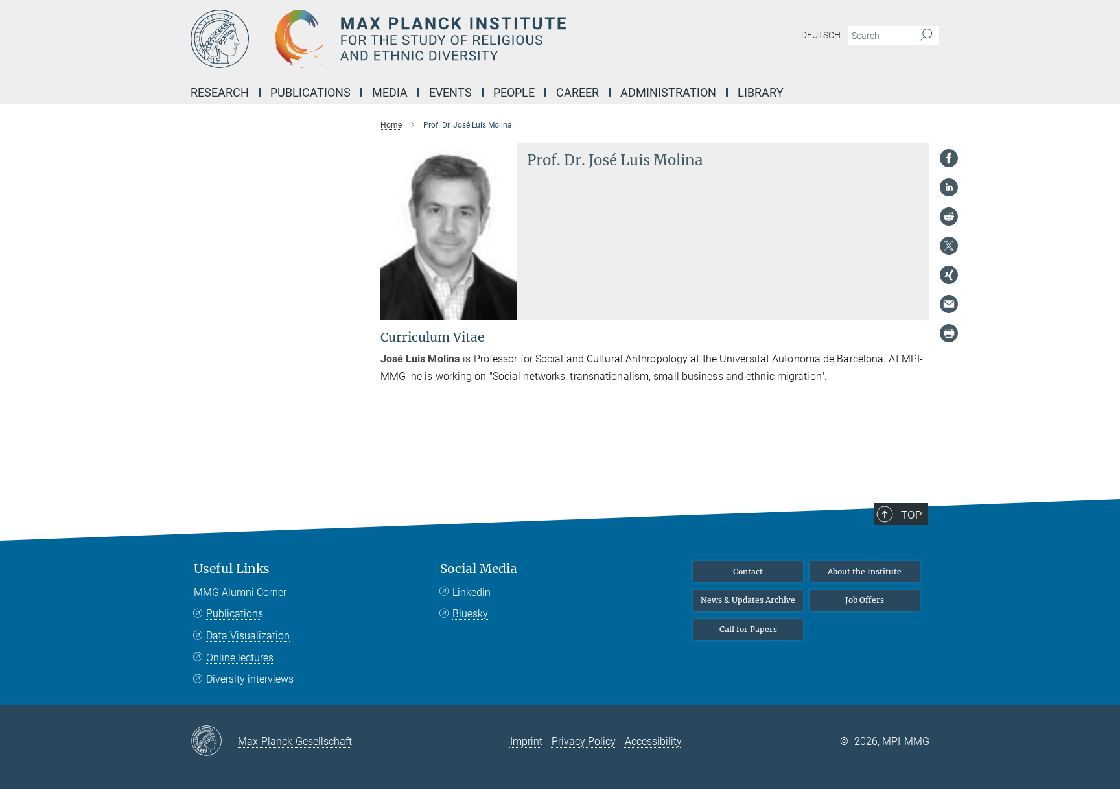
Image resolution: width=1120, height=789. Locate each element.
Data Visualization (248, 636)
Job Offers (864, 600)
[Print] (949, 333)
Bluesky (470, 613)
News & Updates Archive (748, 600)
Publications (234, 613)
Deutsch (821, 35)
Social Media (478, 568)
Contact (748, 571)
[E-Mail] (949, 304)
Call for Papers (748, 629)
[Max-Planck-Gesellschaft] (214, 741)
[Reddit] (949, 216)
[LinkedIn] (949, 187)
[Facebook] (949, 158)
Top (911, 514)
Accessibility (653, 741)
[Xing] (949, 275)
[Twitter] (949, 245)
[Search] (926, 36)
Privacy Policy (584, 741)
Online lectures (240, 658)
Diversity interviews (250, 679)
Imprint (526, 741)
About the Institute (865, 571)
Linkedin (471, 592)
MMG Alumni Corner (240, 592)
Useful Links (232, 568)
